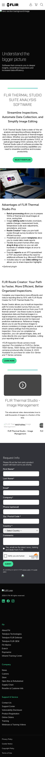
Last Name (8, 478)
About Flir (6, 630)
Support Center (8, 706)
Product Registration (10, 714)
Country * (7, 526)
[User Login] (29, 5)
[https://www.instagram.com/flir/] (13, 601)
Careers (5, 674)
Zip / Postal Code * (12, 516)
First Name (8, 469)
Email (5, 488)
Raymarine (6, 652)
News (4, 670)
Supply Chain (8, 685)
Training (5, 721)
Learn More (9, 361)
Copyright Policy (8, 748)
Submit (8, 564)
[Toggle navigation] (3, 5)
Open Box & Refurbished (12, 681)
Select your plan (22, 160)
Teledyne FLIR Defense (12, 638)
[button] (22, 385)
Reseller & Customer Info (12, 688)
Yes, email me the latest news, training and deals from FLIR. (22, 548)
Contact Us (6, 703)
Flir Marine (6, 645)
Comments (8, 535)
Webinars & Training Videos (14, 725)
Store (4, 677)
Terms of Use (7, 753)
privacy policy (27, 569)
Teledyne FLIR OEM (10, 641)
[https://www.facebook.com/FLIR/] (8, 601)
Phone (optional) (11, 507)
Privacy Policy (7, 739)
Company (7, 497)
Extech (5, 649)
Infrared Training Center (12, 656)
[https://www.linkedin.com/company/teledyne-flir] (3, 601)
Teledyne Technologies (12, 634)
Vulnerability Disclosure (12, 710)
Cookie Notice (7, 744)
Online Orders (8, 717)
